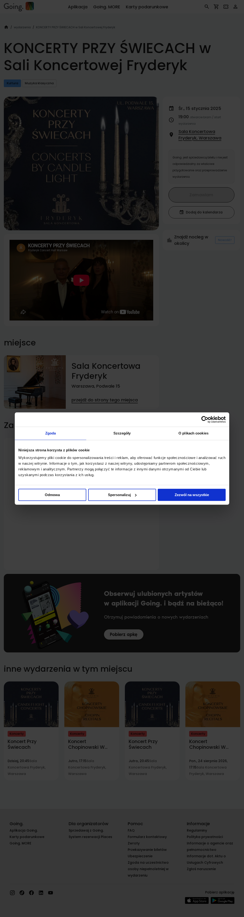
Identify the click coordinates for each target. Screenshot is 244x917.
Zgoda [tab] (50, 433)
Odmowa (52, 495)
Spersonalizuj (119, 495)
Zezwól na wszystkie (192, 495)
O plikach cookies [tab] (193, 433)
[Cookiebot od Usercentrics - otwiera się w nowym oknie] (205, 419)
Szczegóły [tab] (122, 433)
